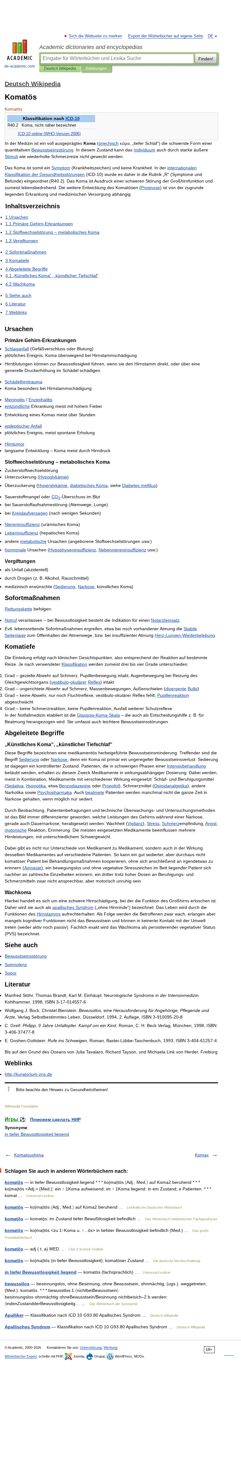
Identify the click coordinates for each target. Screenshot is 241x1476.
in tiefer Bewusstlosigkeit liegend (37, 1134)
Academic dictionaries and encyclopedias (90, 47)
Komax (202, 1154)
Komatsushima (29, 1154)
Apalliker (14, 1315)
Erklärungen (96, 68)
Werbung (110, 1347)
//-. (28, 1074)
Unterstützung (91, 1347)
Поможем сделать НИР (55, 1119)
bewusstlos (17, 1283)
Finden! (205, 58)
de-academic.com (19, 66)
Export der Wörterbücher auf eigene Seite (165, 36)
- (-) (49, 134)
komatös (14, 1182)
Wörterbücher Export (21, 1356)
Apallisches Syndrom (27, 1326)
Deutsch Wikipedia (60, 68)
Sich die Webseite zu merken (95, 36)
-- (185, 635)
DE (210, 36)
